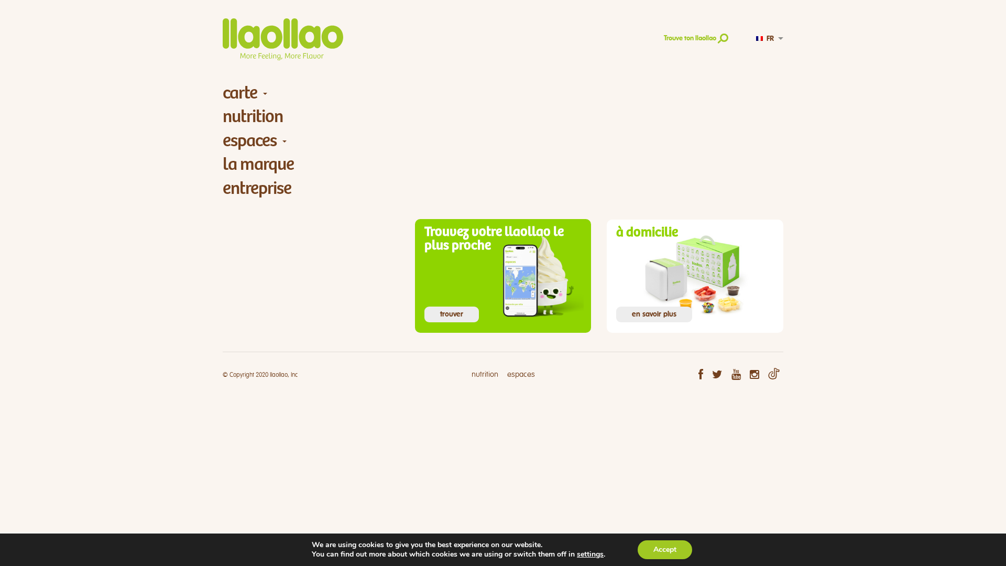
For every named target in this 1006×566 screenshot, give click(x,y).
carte (240, 93)
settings (590, 554)
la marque (258, 164)
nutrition (253, 116)
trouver (451, 314)
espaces (250, 141)
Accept (664, 549)
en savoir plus (654, 314)
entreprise (257, 188)
